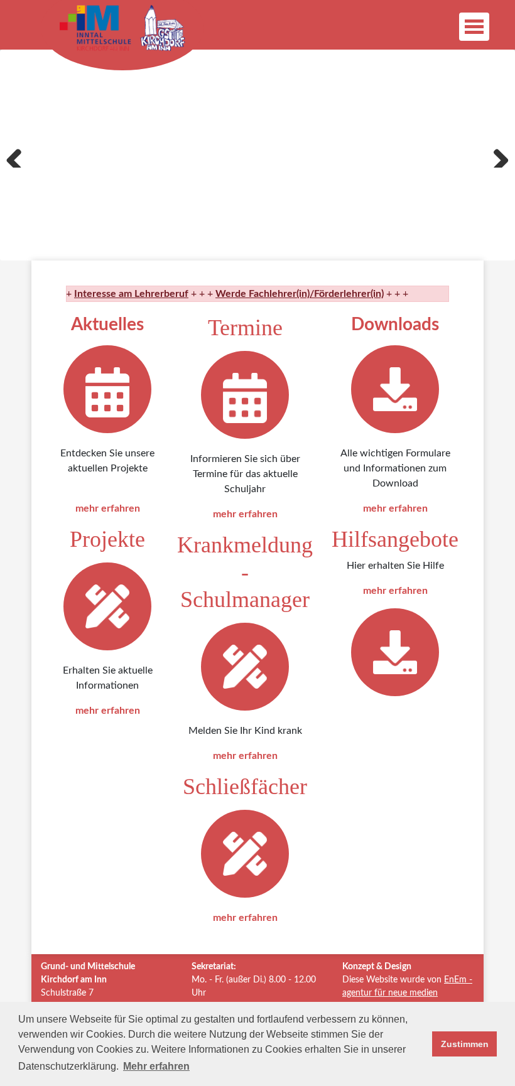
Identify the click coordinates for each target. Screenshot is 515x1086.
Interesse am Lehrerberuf (120, 294)
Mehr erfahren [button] (156, 1066)
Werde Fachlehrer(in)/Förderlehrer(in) (288, 294)
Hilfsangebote (395, 539)
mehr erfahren (107, 508)
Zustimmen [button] (465, 1044)
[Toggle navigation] (474, 27)
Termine (245, 327)
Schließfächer (245, 786)
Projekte (107, 539)
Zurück (18, 155)
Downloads (395, 324)
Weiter (496, 155)
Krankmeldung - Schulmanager (245, 571)
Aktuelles (107, 324)
